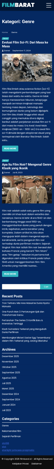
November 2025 (10, 361)
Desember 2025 (10, 356)
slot (4, 446)
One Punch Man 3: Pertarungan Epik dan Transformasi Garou (23, 313)
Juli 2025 (6, 383)
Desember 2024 (10, 394)
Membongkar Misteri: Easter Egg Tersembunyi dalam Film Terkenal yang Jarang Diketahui (26, 339)
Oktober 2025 (9, 367)
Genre (5, 38)
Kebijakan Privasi (20, 463)
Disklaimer (37, 463)
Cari (46, 286)
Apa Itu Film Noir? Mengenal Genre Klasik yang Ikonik (26, 166)
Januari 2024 (8, 404)
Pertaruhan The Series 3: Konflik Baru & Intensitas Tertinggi (22, 322)
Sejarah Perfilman (11, 436)
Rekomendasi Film (11, 431)
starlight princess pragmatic (18, 450)
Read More (10, 148)
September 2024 (11, 399)
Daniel (7, 50)
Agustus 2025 (9, 377)
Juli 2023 (6, 410)
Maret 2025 (8, 388)
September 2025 (11, 372)
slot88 (5, 443)
